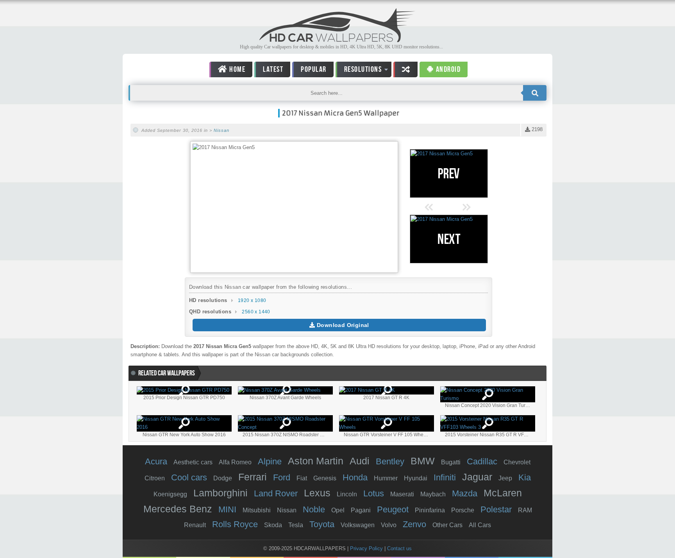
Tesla (295, 525)
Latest (273, 69)
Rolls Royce (235, 524)
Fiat (301, 478)
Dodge (222, 478)
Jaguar (477, 476)
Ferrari (252, 476)
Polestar (496, 509)
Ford (281, 477)
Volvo (388, 525)
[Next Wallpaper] (449, 239)
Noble (314, 509)
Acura (156, 461)
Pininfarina (430, 510)
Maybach (433, 494)
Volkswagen (358, 525)
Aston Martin (315, 460)
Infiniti (445, 477)
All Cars (480, 525)
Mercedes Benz (177, 508)
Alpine (270, 461)
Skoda (273, 525)
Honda (355, 477)
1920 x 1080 (252, 300)
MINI (227, 509)
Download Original (342, 325)
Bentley (390, 461)
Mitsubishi (257, 510)
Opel (338, 510)
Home (237, 69)
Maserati (402, 494)
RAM (525, 510)
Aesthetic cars (192, 462)
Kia (524, 477)
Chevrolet (517, 462)
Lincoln (347, 494)
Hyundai (415, 478)
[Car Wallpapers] (337, 40)
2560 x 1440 (256, 312)
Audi (360, 460)
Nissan (221, 130)
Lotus (373, 493)
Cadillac (482, 461)
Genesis (324, 478)
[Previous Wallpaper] (449, 173)
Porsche (462, 510)
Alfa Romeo (235, 462)
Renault (195, 525)
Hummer (386, 478)
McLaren (503, 492)
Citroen (155, 478)
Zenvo (414, 524)
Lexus (317, 492)
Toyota (321, 524)
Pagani (361, 510)
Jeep (505, 478)
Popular (314, 69)
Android (447, 69)
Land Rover (276, 493)
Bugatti (451, 462)
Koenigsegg (170, 494)
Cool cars (189, 477)
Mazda (464, 493)
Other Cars (447, 525)
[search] (534, 93)
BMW (423, 460)
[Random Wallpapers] (405, 69)
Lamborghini (220, 492)
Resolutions (359, 71)
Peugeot (393, 509)
